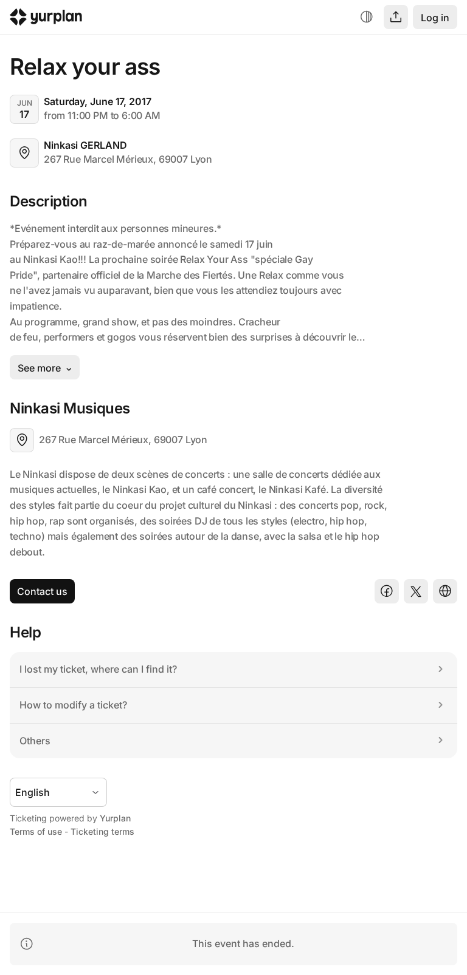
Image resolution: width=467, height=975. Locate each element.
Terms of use (36, 831)
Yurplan (115, 818)
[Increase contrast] (367, 17)
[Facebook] (387, 591)
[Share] (396, 17)
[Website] (445, 591)
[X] (416, 591)
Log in (435, 18)
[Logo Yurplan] (46, 20)
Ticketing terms (102, 831)
